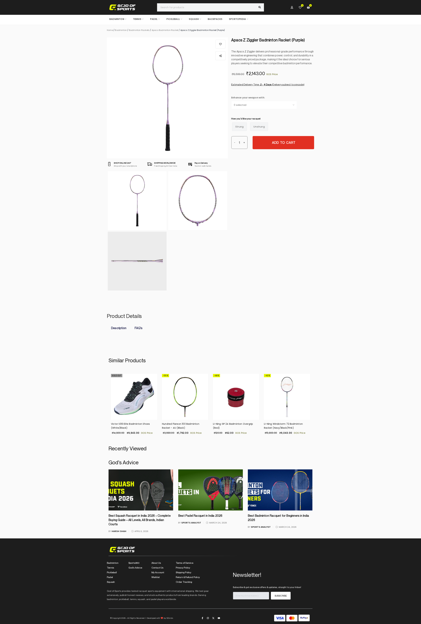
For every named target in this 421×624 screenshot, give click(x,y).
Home (110, 30)
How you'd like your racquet (245, 118)
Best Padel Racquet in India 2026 (200, 515)
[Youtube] (219, 618)
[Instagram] (208, 618)
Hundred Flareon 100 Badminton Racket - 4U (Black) (180, 425)
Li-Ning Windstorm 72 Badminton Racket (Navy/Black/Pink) (283, 425)
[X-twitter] (213, 618)
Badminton (121, 30)
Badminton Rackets (139, 30)
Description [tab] (118, 328)
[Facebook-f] (202, 618)
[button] (220, 44)
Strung (239, 126)
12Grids (169, 618)
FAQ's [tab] (138, 328)
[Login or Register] (292, 7)
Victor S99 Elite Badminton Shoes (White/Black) (130, 425)
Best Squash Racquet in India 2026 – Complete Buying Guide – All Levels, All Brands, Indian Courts (140, 520)
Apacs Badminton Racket (165, 30)
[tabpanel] (210, 336)
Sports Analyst (191, 522)
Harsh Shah (119, 531)
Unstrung (259, 126)
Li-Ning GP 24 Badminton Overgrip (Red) (233, 425)
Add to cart (284, 142)
